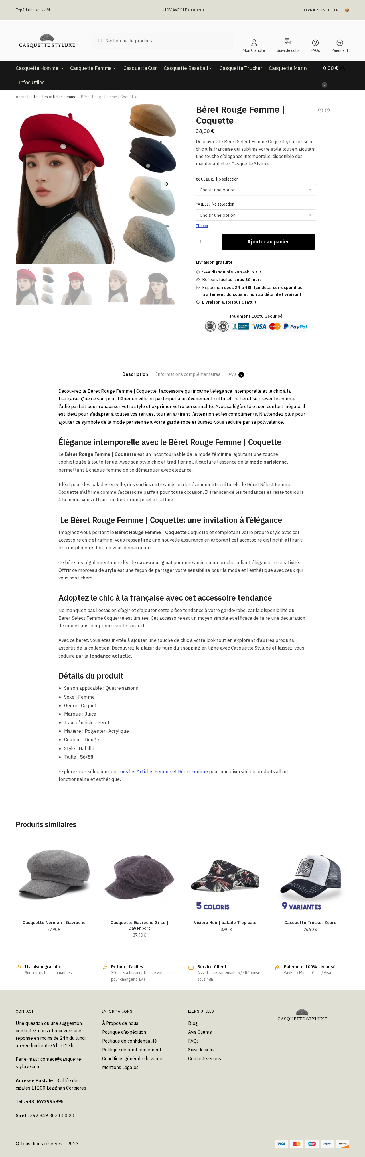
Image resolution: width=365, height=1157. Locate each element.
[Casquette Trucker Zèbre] (310, 875)
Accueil (22, 96)
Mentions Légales (120, 1067)
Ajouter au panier (268, 241)
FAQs (315, 50)
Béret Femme (193, 771)
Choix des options (225, 948)
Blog (193, 1023)
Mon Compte (254, 50)
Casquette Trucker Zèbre (310, 922)
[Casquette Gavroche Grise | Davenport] (139, 875)
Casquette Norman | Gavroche (54, 922)
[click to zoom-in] (96, 184)
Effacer (202, 225)
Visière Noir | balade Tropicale (225, 922)
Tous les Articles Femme (54, 96)
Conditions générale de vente (132, 1058)
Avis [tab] (232, 374)
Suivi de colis (201, 1049)
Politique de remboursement (131, 1049)
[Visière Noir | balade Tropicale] (224, 875)
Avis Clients (200, 1032)
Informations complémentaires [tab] (188, 374)
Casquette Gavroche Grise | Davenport (139, 925)
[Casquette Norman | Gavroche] (54, 875)
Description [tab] (135, 374)
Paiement (340, 50)
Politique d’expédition (124, 1032)
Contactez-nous (204, 1058)
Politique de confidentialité (129, 1041)
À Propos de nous (120, 1023)
